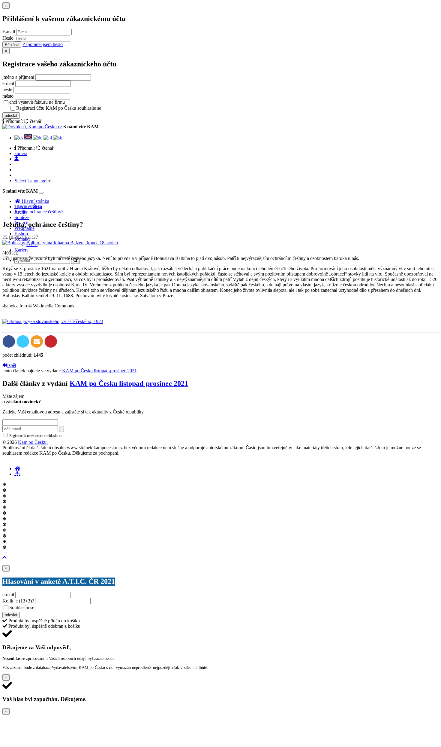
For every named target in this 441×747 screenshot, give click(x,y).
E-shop (21, 233)
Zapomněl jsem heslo (42, 44)
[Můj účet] (16, 158)
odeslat (11, 115)
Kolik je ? (18, 600)
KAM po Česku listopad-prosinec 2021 (99, 370)
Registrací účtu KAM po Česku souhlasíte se (82, 108)
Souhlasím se (64, 607)
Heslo (8, 38)
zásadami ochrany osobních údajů (88, 436)
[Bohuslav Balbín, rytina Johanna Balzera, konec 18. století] (60, 242)
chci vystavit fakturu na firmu (37, 102)
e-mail (8, 83)
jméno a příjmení (18, 77)
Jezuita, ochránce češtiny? (38, 211)
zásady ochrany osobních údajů (126, 108)
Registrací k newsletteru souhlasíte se (60, 436)
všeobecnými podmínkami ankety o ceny (78, 608)
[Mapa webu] (17, 474)
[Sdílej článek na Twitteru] (23, 340)
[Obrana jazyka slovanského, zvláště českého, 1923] (52, 321)
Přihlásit (12, 44)
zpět (11, 365)
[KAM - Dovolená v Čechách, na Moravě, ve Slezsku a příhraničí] (17, 468)
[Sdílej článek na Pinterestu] (50, 340)
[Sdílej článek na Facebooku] (9, 340)
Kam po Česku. (33, 442)
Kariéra (21, 249)
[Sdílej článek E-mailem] (37, 340)
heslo (7, 89)
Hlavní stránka (28, 206)
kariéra (20, 153)
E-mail (8, 31)
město (8, 96)
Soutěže (21, 217)
